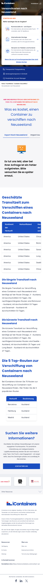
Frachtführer (9, 83)
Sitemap (4, 554)
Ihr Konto (4, 550)
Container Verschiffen (20, 83)
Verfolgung (5, 546)
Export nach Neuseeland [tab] (16, 135)
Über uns (24, 546)
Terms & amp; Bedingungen (29, 554)
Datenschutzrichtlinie (28, 550)
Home (3, 83)
